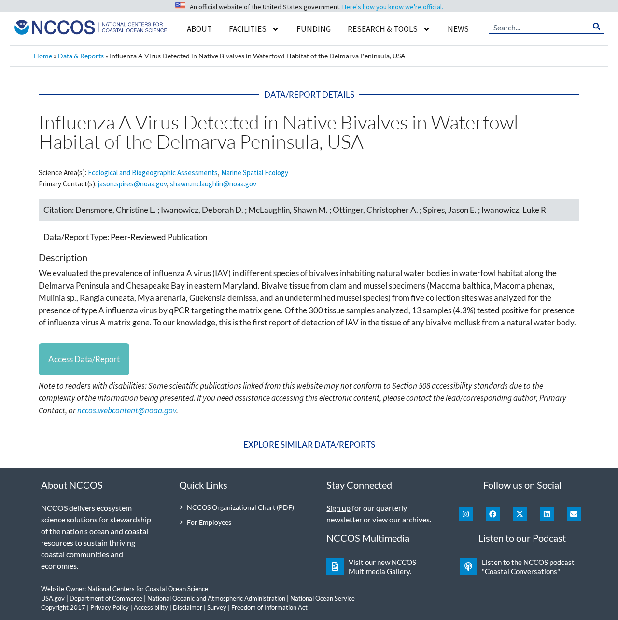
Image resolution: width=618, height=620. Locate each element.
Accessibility (151, 607)
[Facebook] (493, 514)
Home (43, 56)
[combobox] (539, 26)
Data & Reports (81, 56)
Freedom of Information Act (269, 607)
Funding (313, 29)
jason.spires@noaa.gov (132, 183)
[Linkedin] (547, 514)
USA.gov (53, 598)
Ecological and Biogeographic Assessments (153, 172)
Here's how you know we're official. (392, 6)
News (458, 29)
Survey (216, 607)
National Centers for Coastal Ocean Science (147, 588)
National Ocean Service (322, 598)
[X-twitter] (520, 514)
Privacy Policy (109, 607)
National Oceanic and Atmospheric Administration (216, 598)
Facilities (248, 29)
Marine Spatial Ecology (254, 172)
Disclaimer (187, 607)
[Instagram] (466, 514)
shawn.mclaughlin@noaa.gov (213, 183)
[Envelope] (574, 514)
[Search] (597, 26)
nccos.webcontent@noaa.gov (126, 410)
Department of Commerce (106, 598)
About (199, 29)
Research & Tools (383, 29)
